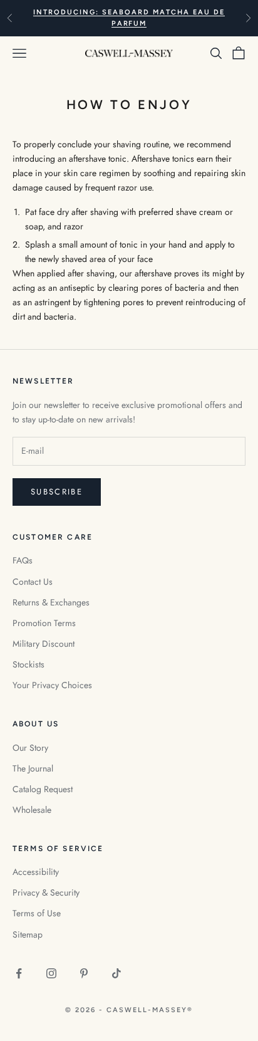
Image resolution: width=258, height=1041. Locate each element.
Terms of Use (37, 913)
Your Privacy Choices (52, 685)
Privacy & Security (46, 892)
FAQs (23, 560)
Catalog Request (43, 789)
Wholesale (32, 809)
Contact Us (33, 581)
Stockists (28, 664)
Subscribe (57, 492)
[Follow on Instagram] (51, 973)
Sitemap (28, 934)
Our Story (30, 747)
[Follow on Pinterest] (84, 973)
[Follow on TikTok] (116, 973)
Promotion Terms (44, 623)
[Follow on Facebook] (19, 973)
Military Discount (44, 643)
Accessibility (36, 872)
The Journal (33, 768)
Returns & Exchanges (51, 602)
